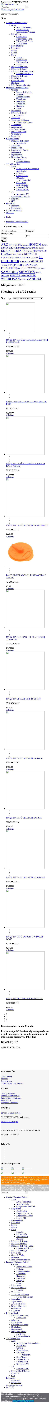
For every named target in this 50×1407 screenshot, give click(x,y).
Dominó (19, 1239)
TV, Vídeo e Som (13, 1338)
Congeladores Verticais (25, 1206)
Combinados (21, 1211)
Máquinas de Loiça (19, 1250)
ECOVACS (29, 251)
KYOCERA (25, 257)
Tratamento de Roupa (20, 1294)
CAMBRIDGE (25, 248)
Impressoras (16, 1383)
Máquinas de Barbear (20, 1315)
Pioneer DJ (26, 1355)
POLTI (25, 268)
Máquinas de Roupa (19, 1241)
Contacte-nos (6, 1081)
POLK (19, 268)
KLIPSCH (16, 257)
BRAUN (4, 248)
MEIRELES (37, 261)
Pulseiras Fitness (23, 1336)
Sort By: (7, 298)
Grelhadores (16, 1308)
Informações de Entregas (11, 1098)
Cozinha (14, 1264)
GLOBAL (13, 254)
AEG (4, 244)
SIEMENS (27, 272)
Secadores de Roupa (24, 1248)
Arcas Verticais (22, 1204)
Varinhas (19, 1269)
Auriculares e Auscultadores (27, 1343)
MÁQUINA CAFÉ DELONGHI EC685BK (24, 758)
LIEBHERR (10, 261)
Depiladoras (16, 1327)
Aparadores (21, 1318)
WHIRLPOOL (11, 279)
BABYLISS (15, 244)
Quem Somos (6, 1076)
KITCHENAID (7, 257)
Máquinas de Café (18, 1287)
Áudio (13, 1341)
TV (12, 1366)
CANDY (34, 248)
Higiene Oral (16, 1329)
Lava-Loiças (16, 1253)
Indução (19, 1232)
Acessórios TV (22, 1369)
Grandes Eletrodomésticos (16, 1197)
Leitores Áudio (22, 1359)
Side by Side (21, 1218)
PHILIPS (19, 264)
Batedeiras (20, 1276)
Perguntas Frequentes (9, 1103)
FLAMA (5, 254)
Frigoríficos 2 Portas (24, 1216)
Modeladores (16, 1322)
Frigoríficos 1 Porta (24, 1213)
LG (41, 257)
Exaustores (15, 1223)
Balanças (20, 1281)
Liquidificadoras (23, 1271)
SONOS (38, 272)
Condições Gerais (8, 1093)
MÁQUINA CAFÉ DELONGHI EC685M (24, 818)
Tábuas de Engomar (24, 1297)
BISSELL (25, 245)
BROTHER (14, 248)
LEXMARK (34, 257)
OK (14, 1401)
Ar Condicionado (18, 1304)
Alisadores (15, 1320)
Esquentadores (17, 1220)
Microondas (16, 1285)
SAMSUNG (9, 272)
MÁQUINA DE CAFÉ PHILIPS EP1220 (23, 699)
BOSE (44, 245)
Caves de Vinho (17, 1255)
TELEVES (5, 276)
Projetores (15, 1373)
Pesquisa (29, 231)
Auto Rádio (21, 1345)
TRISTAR (15, 275)
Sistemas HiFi (22, 1362)
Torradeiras (21, 1274)
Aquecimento (16, 1301)
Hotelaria (15, 1257)
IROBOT (21, 254)
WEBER (31, 275)
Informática (10, 1378)
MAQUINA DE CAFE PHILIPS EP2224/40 (24, 998)
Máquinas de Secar (19, 1243)
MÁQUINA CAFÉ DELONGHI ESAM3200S (25, 877)
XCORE (24, 279)
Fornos (14, 1227)
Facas (18, 1283)
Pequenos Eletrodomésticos (17, 222)
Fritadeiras (20, 1278)
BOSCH (35, 244)
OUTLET (10, 1387)
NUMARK (4, 265)
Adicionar (10, 353)
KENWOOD (30, 254)
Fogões (14, 1225)
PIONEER (31, 264)
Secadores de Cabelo (19, 1325)
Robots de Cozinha (24, 1267)
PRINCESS (33, 268)
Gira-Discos (21, 1357)
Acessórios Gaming (14, 1385)
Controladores (22, 1350)
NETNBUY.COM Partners (12, 1083)
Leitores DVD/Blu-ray (20, 1371)
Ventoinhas (15, 1292)
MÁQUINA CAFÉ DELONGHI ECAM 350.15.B (27, 525)
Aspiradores (16, 1299)
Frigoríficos (16, 1209)
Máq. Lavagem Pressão (20, 1260)
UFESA (24, 275)
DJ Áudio (20, 1352)
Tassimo (19, 1290)
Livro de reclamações (9, 1121)
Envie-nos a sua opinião (10, 1113)
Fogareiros (15, 1311)
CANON (41, 248)
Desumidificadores (18, 1306)
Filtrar (4, 239)
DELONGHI (8, 250)
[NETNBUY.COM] (9, 4)
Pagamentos (6, 1100)
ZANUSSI (34, 279)
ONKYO (11, 265)
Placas (13, 1230)
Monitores (15, 1380)
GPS (13, 1376)
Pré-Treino (20, 1334)
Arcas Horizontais (23, 1202)
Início (8, 217)
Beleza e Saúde (12, 1313)
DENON (20, 250)
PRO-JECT (41, 268)
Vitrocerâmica (22, 1236)
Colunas (19, 1348)
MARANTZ (25, 261)
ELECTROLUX (40, 251)
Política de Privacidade (10, 1096)
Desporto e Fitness (18, 1332)
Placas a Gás (21, 1234)
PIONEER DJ (9, 268)
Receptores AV (22, 1364)
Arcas (13, 1199)
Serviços (4, 1079)
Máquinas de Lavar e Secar (22, 1246)
